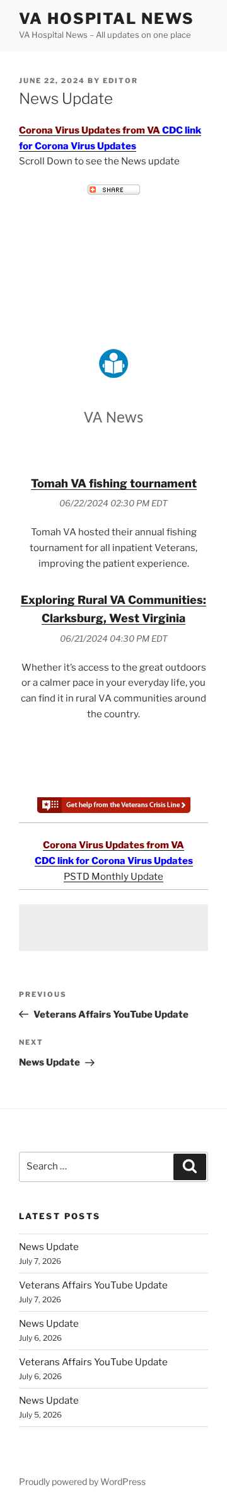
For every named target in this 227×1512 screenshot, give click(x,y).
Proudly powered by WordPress (82, 1481)
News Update (49, 1247)
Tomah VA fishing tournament (114, 483)
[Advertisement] (113, 927)
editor (120, 80)
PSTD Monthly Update (113, 876)
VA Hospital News (106, 18)
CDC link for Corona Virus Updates (114, 861)
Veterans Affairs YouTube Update (93, 1285)
